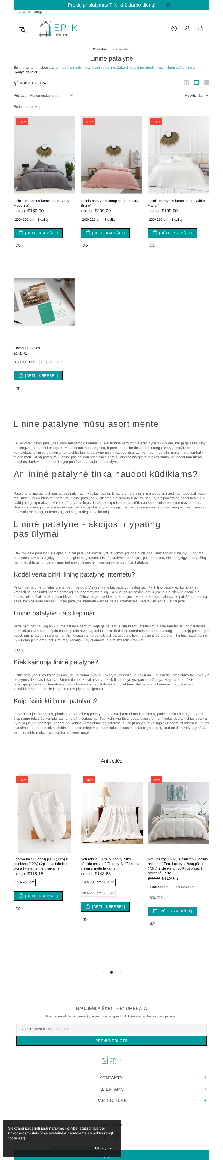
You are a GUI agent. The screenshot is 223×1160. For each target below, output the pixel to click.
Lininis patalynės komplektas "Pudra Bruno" (109, 203)
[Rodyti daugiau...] (28, 72)
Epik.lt (58, 28)
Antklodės (111, 761)
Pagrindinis (100, 49)
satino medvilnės (76, 67)
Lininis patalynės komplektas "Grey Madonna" (41, 203)
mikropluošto (174, 67)
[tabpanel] (44, 850)
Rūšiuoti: (20, 95)
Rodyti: (190, 95)
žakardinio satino (130, 67)
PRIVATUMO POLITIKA (71, 1148)
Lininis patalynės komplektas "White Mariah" (176, 203)
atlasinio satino (103, 67)
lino (189, 67)
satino (53, 67)
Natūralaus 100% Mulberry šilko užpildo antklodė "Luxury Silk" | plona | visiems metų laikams (111, 863)
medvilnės (154, 67)
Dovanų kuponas (27, 348)
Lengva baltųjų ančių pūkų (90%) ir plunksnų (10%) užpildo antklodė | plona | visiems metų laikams (41, 863)
